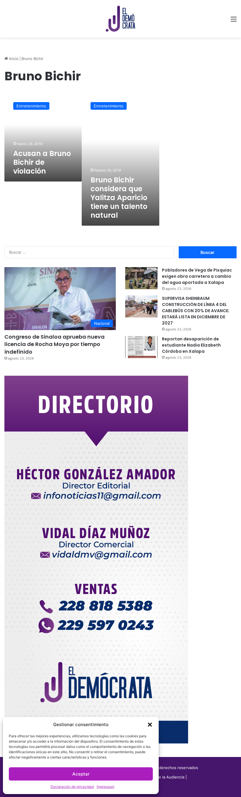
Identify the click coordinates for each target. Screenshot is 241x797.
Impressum (105, 786)
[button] (150, 725)
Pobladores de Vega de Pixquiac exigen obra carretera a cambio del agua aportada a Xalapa (197, 276)
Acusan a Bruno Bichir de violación (42, 162)
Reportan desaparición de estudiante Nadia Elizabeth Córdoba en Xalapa (191, 345)
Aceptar (81, 774)
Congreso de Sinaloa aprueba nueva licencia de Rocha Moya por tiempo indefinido (54, 344)
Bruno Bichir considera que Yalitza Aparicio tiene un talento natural (119, 197)
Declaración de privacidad (72, 786)
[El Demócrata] (120, 19)
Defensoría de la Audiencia (159, 777)
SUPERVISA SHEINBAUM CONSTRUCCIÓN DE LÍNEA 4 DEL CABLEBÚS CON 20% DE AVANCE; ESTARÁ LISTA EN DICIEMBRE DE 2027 (195, 310)
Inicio (13, 58)
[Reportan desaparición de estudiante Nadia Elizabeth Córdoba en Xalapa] (141, 347)
